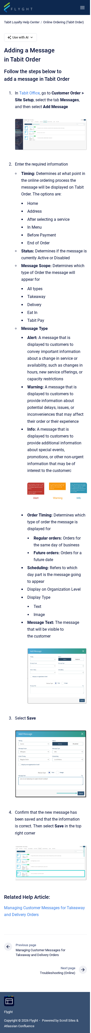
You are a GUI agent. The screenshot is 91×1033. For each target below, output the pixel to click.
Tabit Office (29, 93)
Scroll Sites (67, 1020)
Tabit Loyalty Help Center (21, 22)
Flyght (8, 1012)
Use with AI (20, 37)
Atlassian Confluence (19, 1026)
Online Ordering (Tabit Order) (63, 22)
